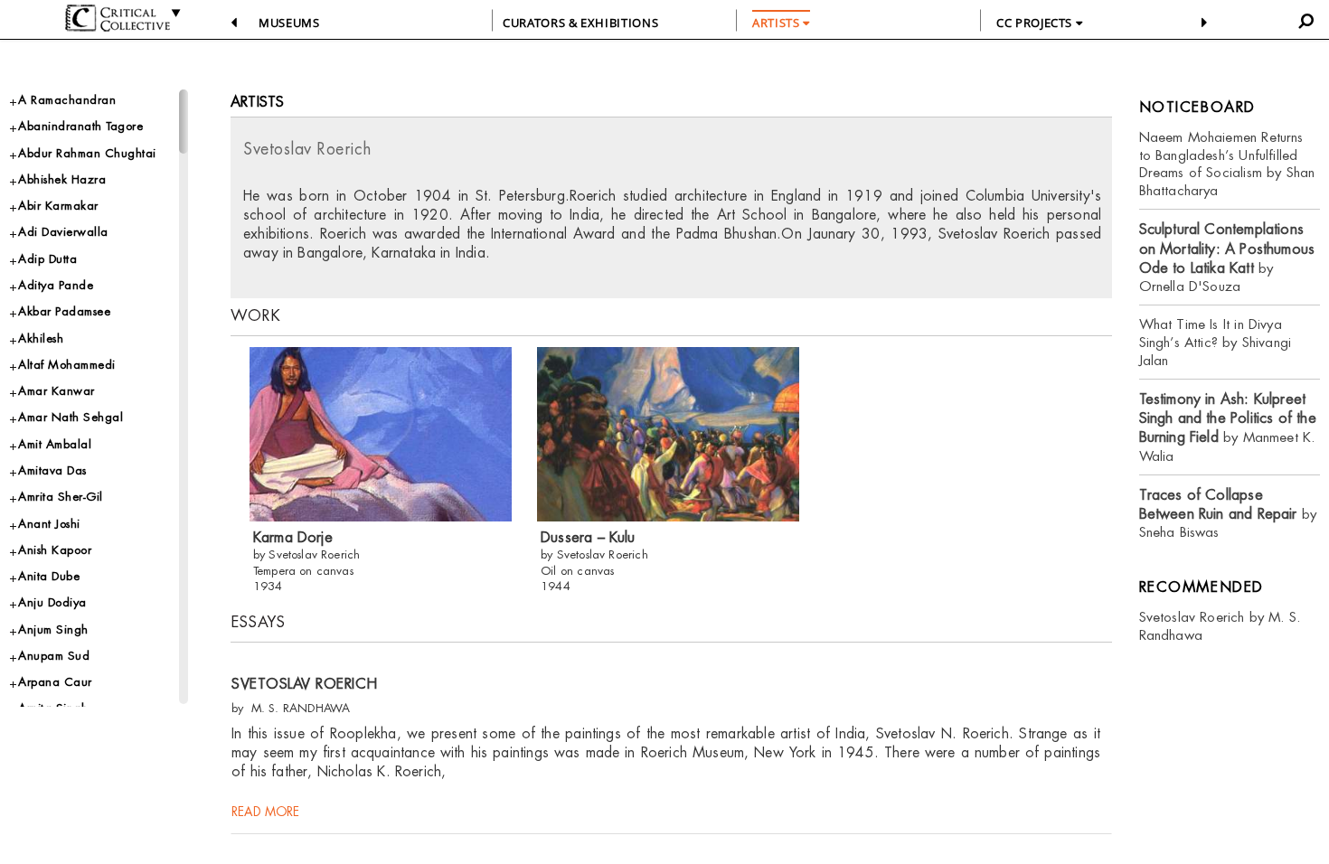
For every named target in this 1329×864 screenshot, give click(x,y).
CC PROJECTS (1036, 22)
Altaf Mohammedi (67, 364)
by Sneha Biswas (1228, 513)
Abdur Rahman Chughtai (87, 153)
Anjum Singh (53, 629)
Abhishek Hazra (62, 179)
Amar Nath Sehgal (70, 417)
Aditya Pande (55, 285)
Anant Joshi (49, 523)
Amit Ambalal (54, 444)
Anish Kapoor (54, 550)
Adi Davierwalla (63, 231)
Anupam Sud (54, 655)
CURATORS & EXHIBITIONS (580, 22)
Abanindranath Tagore (80, 126)
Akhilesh (40, 338)
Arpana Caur (55, 682)
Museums (289, 22)
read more (265, 811)
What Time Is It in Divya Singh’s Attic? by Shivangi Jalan (1215, 342)
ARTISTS (777, 22)
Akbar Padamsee (64, 311)
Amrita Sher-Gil (60, 496)
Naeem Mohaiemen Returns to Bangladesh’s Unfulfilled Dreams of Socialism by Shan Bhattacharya (1227, 164)
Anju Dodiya (52, 602)
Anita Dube (49, 576)
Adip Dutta (47, 259)
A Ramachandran (67, 100)
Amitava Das (52, 470)
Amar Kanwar (56, 391)
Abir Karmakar (58, 205)
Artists (257, 101)
